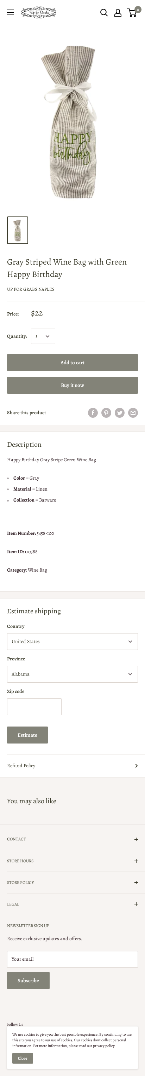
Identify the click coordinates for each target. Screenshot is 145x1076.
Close (22, 1058)
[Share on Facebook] (93, 413)
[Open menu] (10, 12)
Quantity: (17, 336)
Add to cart (72, 362)
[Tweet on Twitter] (120, 413)
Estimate (27, 735)
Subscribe (28, 980)
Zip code (15, 691)
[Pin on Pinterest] (106, 413)
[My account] (117, 13)
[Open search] (104, 13)
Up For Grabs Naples (31, 289)
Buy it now (72, 385)
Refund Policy (21, 765)
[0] (132, 12)
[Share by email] (133, 413)
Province (16, 658)
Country (15, 626)
